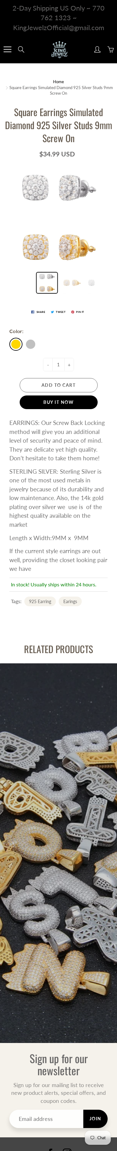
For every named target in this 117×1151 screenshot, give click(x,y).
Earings (70, 601)
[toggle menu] (7, 49)
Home (58, 81)
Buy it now (58, 402)
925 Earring (40, 601)
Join (95, 1118)
